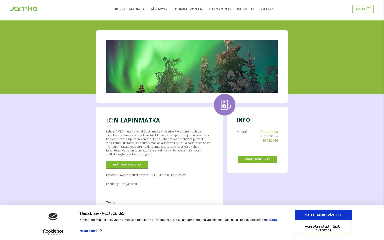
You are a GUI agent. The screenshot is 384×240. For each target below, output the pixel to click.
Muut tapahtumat (257, 159)
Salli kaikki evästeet (323, 215)
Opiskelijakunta (129, 9)
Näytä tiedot (88, 230)
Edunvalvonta (187, 9)
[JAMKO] (23, 8)
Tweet (110, 202)
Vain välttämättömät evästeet (323, 228)
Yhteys (267, 9)
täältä (273, 219)
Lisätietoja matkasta (127, 164)
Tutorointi (219, 9)
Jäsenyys (159, 9)
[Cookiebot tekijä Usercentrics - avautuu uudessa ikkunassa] (53, 232)
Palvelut (246, 9)
